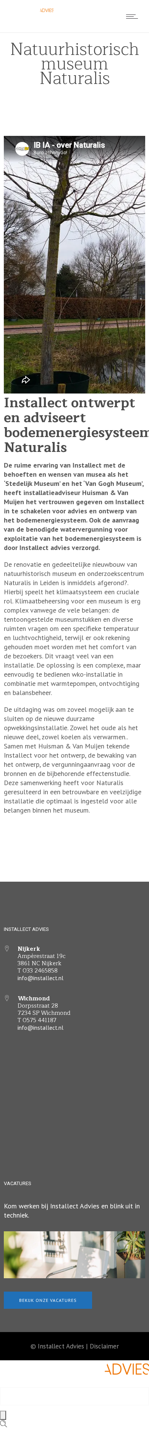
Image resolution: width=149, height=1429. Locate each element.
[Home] (30, 12)
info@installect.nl (40, 978)
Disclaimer (104, 1346)
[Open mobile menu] (133, 16)
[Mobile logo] (74, 1382)
